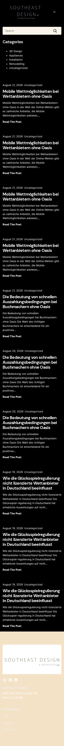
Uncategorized (18, 68)
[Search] (55, 31)
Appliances (16, 55)
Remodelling (16, 63)
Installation (16, 59)
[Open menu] (54, 12)
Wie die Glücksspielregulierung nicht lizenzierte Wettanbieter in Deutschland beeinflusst (31, 483)
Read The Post (12, 121)
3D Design (15, 51)
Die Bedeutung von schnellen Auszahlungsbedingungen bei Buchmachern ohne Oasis (30, 301)
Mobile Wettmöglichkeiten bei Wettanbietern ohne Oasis (31, 94)
